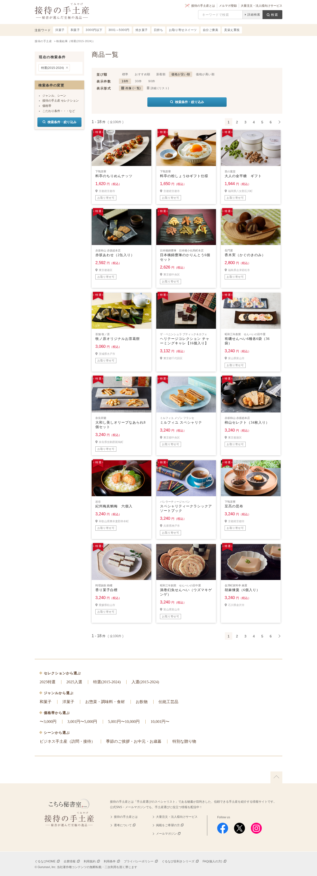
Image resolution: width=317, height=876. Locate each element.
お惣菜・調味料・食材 (105, 702)
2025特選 (47, 682)
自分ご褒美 (210, 30)
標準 (125, 74)
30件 (138, 81)
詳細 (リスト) (160, 88)
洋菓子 (68, 702)
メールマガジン (166, 833)
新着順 (161, 74)
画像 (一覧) (133, 88)
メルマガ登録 (228, 5)
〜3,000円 (48, 721)
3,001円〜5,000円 (82, 721)
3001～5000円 (119, 30)
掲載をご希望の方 (168, 825)
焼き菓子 (141, 30)
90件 (151, 81)
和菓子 (46, 702)
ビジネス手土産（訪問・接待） (67, 741)
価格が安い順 (180, 74)
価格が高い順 (205, 74)
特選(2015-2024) (52, 68)
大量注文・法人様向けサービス (261, 5)
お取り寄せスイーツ (183, 30)
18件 (125, 81)
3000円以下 (94, 30)
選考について (123, 825)
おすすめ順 (142, 74)
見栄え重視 (232, 30)
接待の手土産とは (203, 5)
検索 (274, 15)
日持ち (158, 30)
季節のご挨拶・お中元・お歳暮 (133, 741)
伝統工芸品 (168, 702)
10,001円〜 (160, 721)
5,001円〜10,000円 (124, 721)
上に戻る (276, 777)
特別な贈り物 (184, 741)
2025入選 (74, 682)
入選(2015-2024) (145, 682)
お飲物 (142, 702)
